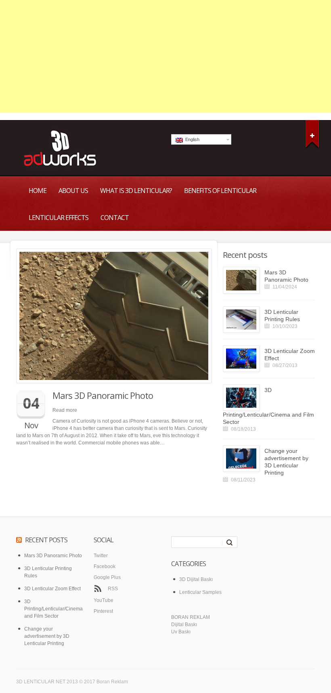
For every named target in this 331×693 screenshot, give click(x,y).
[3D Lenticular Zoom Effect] (241, 358)
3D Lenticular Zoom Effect (289, 354)
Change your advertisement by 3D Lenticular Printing (286, 462)
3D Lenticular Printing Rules (282, 315)
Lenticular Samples (200, 592)
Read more (64, 410)
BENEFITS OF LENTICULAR (220, 190)
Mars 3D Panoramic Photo (102, 395)
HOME (37, 190)
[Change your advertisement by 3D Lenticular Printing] (241, 458)
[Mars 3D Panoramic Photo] (114, 316)
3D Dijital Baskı (196, 579)
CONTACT (115, 217)
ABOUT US (73, 190)
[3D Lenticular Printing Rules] (241, 319)
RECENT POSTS (46, 539)
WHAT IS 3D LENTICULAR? (136, 190)
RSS (113, 588)
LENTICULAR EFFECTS (58, 217)
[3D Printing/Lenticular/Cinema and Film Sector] (241, 397)
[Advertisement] (165, 56)
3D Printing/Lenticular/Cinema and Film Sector (268, 406)
